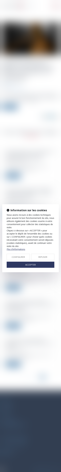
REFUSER (42, 257)
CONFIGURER (18, 257)
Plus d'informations (16, 249)
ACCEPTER (30, 264)
